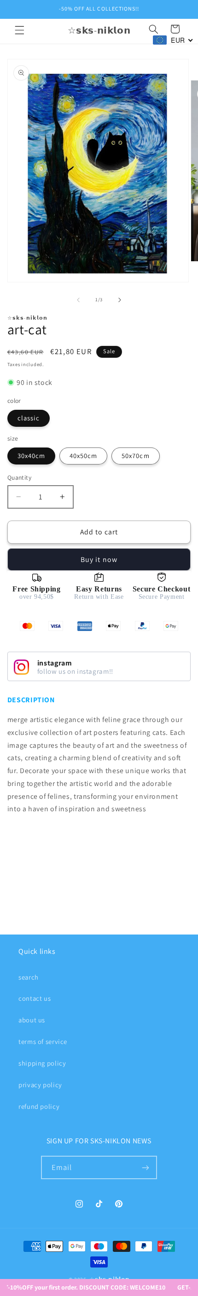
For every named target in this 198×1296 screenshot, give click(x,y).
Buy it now (99, 559)
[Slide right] (120, 300)
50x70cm (135, 455)
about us (31, 1019)
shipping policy (42, 1063)
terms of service (42, 1041)
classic (28, 417)
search (28, 977)
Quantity (19, 477)
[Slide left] (78, 300)
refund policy (38, 1106)
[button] (19, 30)
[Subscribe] (145, 1167)
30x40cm (31, 455)
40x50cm (83, 455)
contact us (34, 998)
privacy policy (40, 1084)
